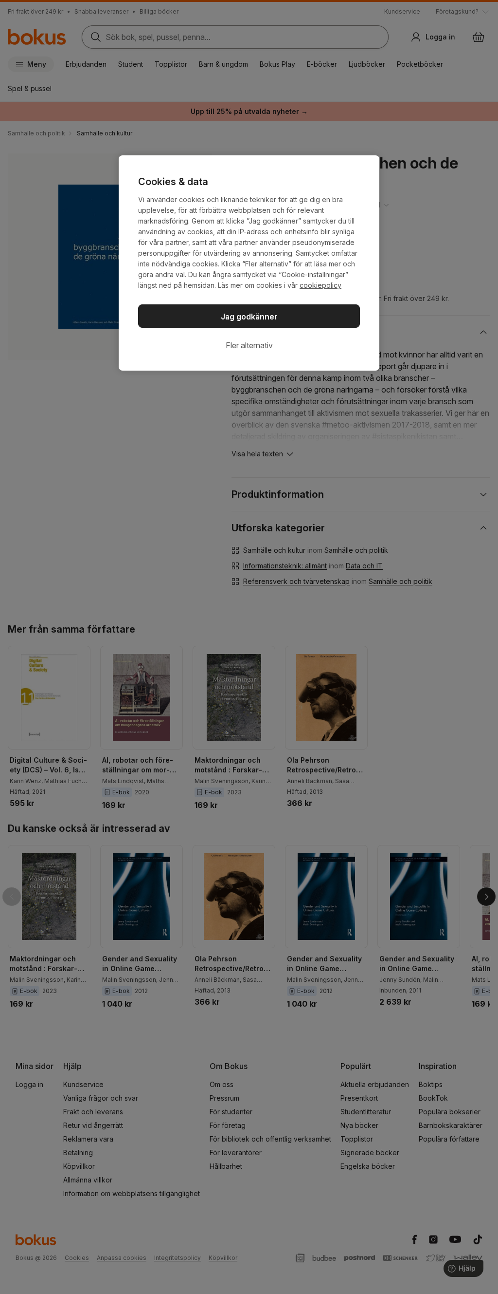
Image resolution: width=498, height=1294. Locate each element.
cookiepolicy (320, 285)
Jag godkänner (249, 316)
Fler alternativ (249, 345)
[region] (249, 263)
